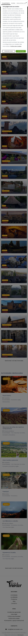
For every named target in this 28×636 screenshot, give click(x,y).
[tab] (5, 3)
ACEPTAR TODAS (21, 51)
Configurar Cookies (8, 51)
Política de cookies (15, 46)
